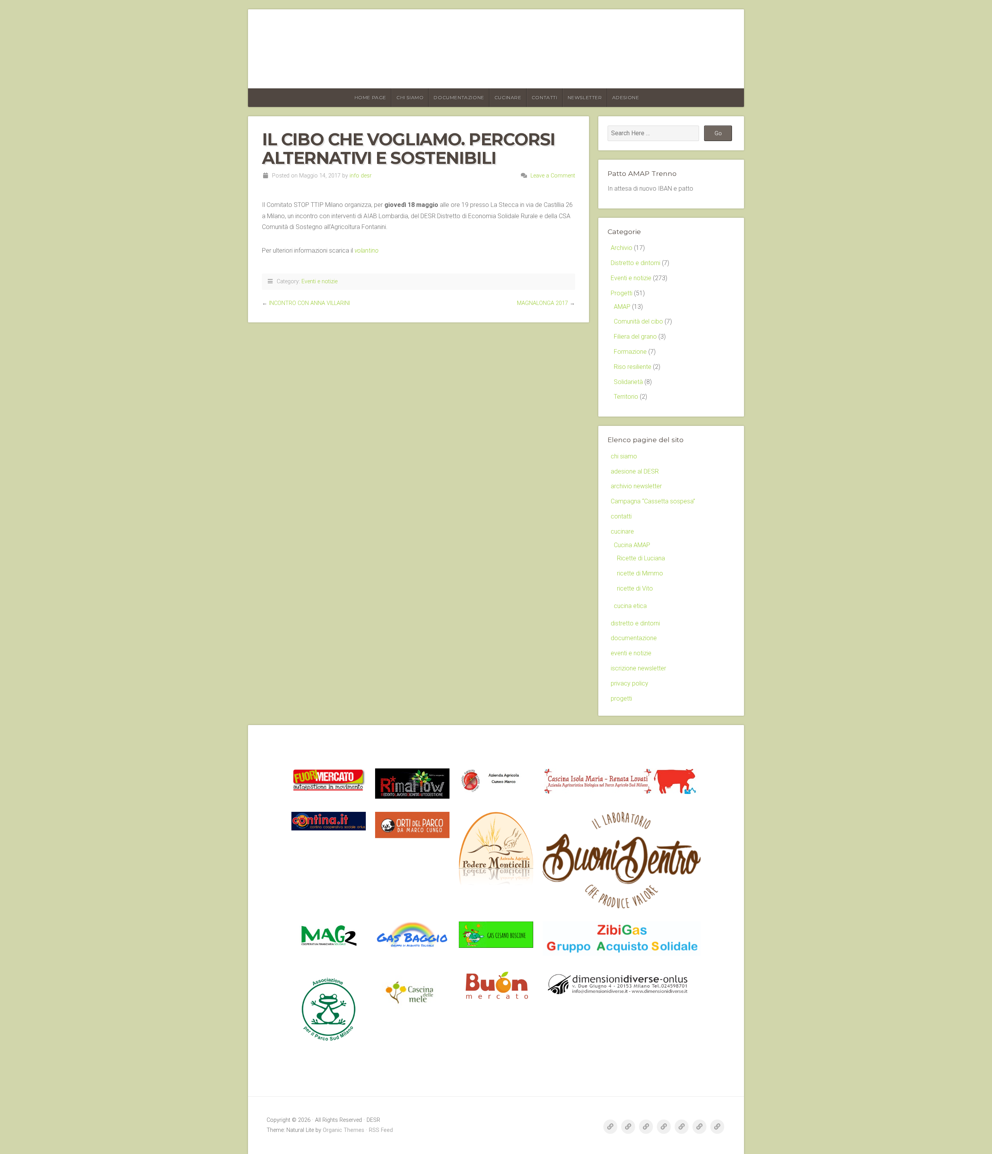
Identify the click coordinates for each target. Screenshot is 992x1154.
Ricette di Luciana (641, 558)
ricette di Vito (635, 588)
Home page (370, 97)
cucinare (508, 97)
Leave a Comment (552, 175)
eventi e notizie (631, 653)
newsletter (585, 97)
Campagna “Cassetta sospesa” (653, 501)
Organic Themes (343, 1130)
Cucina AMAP (632, 545)
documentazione (459, 97)
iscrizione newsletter (638, 668)
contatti (545, 97)
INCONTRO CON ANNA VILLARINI (309, 303)
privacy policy (629, 683)
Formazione (630, 351)
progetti (621, 698)
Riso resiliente (632, 366)
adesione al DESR (635, 471)
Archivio (621, 247)
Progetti (621, 293)
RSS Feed (381, 1130)
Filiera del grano (635, 336)
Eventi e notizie (319, 281)
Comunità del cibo (638, 321)
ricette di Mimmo (640, 573)
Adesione (625, 97)
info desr (361, 175)
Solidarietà (628, 382)
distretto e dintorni (635, 623)
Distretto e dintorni (635, 263)
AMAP (622, 306)
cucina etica (630, 606)
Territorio (626, 396)
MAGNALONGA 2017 (542, 303)
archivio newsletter (636, 486)
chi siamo (410, 97)
